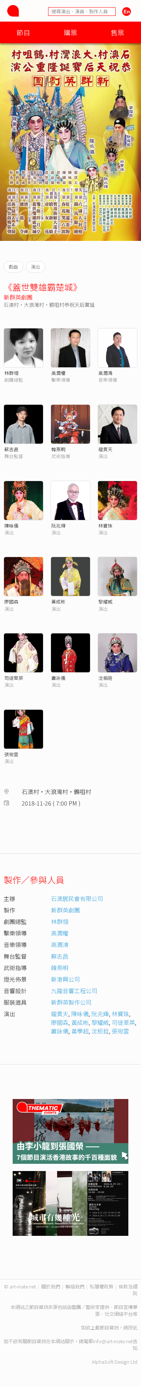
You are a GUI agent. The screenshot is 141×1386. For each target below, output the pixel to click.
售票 (117, 32)
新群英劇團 (18, 297)
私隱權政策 (101, 1286)
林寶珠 (105, 525)
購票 (70, 32)
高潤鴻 (105, 372)
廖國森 (11, 601)
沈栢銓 (105, 677)
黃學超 (80, 1031)
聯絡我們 (74, 1286)
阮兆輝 (58, 525)
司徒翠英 (13, 677)
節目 (23, 32)
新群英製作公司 (71, 1002)
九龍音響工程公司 (74, 990)
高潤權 (58, 372)
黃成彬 (58, 601)
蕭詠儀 (58, 677)
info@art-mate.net (113, 1341)
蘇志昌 (11, 449)
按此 (132, 1327)
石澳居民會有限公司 (77, 898)
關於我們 (50, 1286)
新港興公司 (65, 979)
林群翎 (11, 372)
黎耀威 (105, 601)
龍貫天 (105, 449)
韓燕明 (58, 449)
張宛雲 (11, 754)
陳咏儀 (11, 525)
